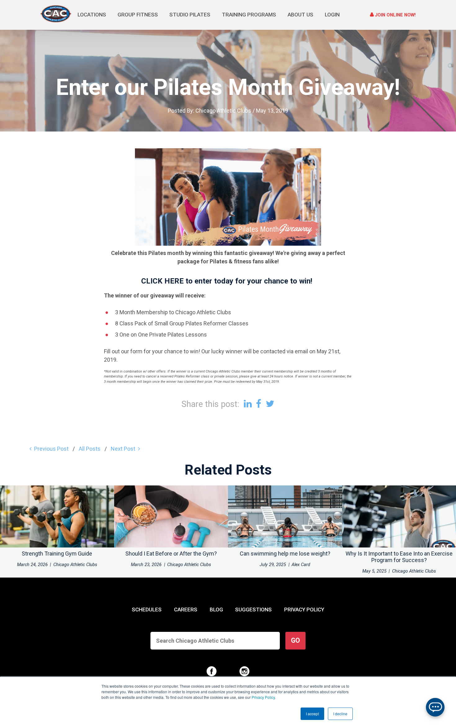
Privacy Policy (263, 697)
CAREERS (185, 609)
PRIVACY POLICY (304, 609)
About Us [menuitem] (300, 14)
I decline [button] (340, 713)
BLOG (216, 609)
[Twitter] (270, 403)
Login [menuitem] (332, 14)
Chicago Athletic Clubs (223, 110)
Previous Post (51, 448)
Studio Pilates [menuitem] (189, 14)
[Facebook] (258, 403)
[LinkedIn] (248, 403)
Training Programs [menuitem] (249, 14)
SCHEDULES (147, 609)
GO (295, 640)
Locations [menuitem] (92, 14)
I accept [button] (312, 713)
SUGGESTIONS (253, 609)
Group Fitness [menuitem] (138, 14)
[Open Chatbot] (435, 707)
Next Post (123, 448)
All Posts (90, 448)
